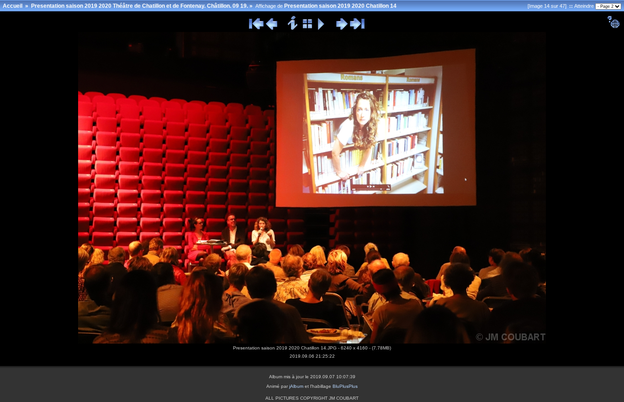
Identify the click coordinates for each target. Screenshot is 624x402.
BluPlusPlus (345, 386)
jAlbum (296, 386)
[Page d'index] (307, 28)
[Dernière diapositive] (357, 28)
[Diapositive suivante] (342, 28)
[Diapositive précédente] (271, 28)
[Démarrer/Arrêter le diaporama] (321, 28)
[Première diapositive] (256, 28)
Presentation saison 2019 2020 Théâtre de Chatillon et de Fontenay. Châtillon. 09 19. (139, 6)
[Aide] (613, 26)
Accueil (12, 6)
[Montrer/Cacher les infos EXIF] (293, 28)
